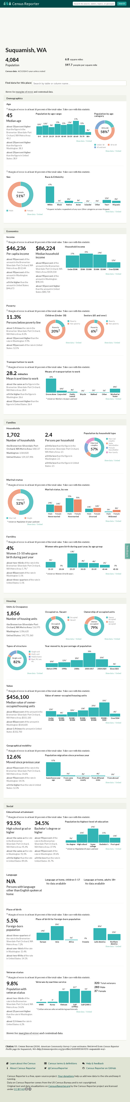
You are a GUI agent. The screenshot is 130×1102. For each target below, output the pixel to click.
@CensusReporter (58, 1068)
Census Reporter (25, 4)
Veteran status (15, 972)
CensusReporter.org (59, 1086)
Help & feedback (95, 1063)
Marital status (14, 479)
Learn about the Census (23, 1063)
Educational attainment (20, 811)
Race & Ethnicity (54, 176)
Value (9, 685)
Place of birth (13, 909)
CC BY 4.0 (19, 1089)
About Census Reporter (23, 1068)
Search (122, 3)
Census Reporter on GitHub (101, 1068)
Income (10, 237)
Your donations (66, 1076)
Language (11, 874)
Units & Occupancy (17, 606)
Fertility (11, 536)
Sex (8, 176)
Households (13, 428)
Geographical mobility (18, 745)
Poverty (10, 305)
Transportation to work (20, 361)
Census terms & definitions (62, 1063)
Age (8, 104)
